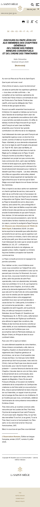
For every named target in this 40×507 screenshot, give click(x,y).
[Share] (36, 22)
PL (28, 31)
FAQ (20, 492)
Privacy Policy (20, 501)
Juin (15, 13)
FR (21, 31)
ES (17, 31)
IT (24, 31)
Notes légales (20, 495)
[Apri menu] (37, 4)
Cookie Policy (20, 498)
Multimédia (20, 66)
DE (8, 31)
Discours (5, 13)
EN (12, 31)
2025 (11, 13)
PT (32, 31)
